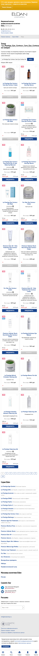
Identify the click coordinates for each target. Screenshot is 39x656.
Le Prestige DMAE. (6, 498)
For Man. (3, 553)
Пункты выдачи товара (7, 32)
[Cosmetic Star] (8, 624)
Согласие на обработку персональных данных (12, 632)
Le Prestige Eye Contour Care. (10, 514)
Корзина (36, 655)
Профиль (28, 655)
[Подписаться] (22, 607)
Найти (30, 59)
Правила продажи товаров (8, 630)
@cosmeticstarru (9, 588)
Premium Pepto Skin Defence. (10, 541)
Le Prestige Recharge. (7, 517)
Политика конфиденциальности (9, 628)
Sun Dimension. (5, 557)
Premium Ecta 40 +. (7, 534)
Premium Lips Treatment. (8, 550)
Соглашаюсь (6, 646)
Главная (19, 655)
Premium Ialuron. (6, 538)
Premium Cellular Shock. (8, 531)
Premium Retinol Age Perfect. (9, 547)
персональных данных (24, 643)
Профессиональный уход (9, 567)
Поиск (11, 655)
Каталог (3, 655)
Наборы (3, 563)
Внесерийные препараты (9, 560)
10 (3, 476)
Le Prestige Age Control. (8, 486)
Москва (3, 577)
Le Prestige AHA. (6, 490)
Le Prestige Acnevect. (7, 493)
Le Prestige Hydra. (6, 502)
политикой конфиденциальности (23, 641)
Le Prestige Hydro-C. (7, 505)
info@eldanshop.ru (6, 31)
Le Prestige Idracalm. (7, 508)
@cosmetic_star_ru (10, 592)
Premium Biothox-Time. (8, 526)
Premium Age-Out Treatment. (9, 521)
